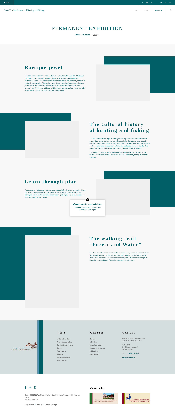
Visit (147, 10)
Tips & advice (62, 360)
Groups (59, 348)
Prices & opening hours (65, 342)
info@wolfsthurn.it (128, 358)
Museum (158, 10)
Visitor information (63, 339)
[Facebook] (142, 3)
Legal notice (29, 404)
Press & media (94, 354)
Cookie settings (51, 404)
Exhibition (93, 342)
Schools (60, 354)
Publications (94, 351)
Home (136, 10)
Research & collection (97, 348)
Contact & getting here (65, 345)
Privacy (39, 404)
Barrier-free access (63, 357)
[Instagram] (151, 3)
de (161, 2)
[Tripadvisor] (147, 3)
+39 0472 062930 (133, 353)
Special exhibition (96, 345)
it (165, 2)
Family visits (61, 351)
